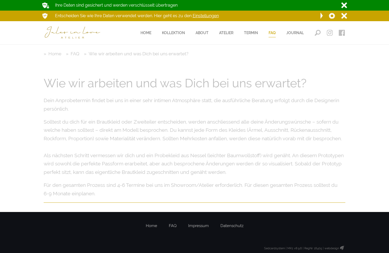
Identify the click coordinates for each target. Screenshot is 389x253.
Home (151, 225)
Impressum (198, 225)
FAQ (173, 225)
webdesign (331, 248)
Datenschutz (231, 225)
